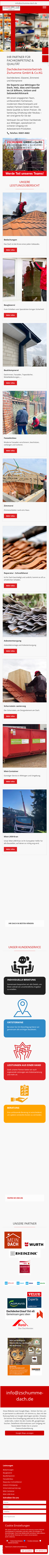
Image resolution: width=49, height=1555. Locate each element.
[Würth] (33, 1248)
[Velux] (34, 1308)
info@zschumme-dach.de (26, 3)
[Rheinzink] (24, 1257)
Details (20, 1541)
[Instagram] (45, 3)
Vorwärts (45, 32)
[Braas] (13, 1248)
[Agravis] (16, 1308)
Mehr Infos (10, 250)
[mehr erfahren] (10, 1537)
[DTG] (25, 1274)
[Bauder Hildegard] (25, 1375)
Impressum (8, 1547)
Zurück (4, 32)
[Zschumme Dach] (11, 10)
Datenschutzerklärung (20, 1547)
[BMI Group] (25, 1285)
